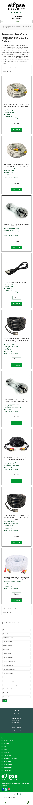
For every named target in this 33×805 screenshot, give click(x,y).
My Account (7, 761)
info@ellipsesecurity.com (16, 730)
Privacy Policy (8, 770)
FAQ (5, 746)
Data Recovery (8, 764)
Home (4, 26)
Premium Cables (16, 26)
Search (16, 802)
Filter (5, 700)
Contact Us (7, 755)
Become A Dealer (8, 741)
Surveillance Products (10, 758)
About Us (6, 744)
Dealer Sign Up (8, 767)
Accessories (9, 26)
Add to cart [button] (16, 129)
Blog (5, 749)
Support (6, 752)
